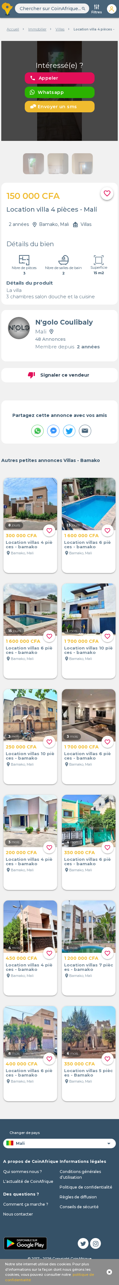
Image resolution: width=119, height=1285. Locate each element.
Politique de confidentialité (86, 1187)
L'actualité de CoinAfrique (28, 1181)
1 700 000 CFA (81, 641)
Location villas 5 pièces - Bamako (88, 1072)
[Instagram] (95, 1243)
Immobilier (37, 29)
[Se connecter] (111, 9)
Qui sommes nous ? (22, 1171)
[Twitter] (83, 1243)
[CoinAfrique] (7, 9)
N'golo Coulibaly (64, 322)
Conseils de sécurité (79, 1206)
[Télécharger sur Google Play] (25, 1243)
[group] (59, 91)
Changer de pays (25, 1132)
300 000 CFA (21, 535)
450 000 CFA (21, 958)
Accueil (13, 29)
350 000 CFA (79, 852)
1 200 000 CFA (81, 958)
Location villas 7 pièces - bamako (88, 967)
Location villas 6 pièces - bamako (87, 544)
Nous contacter (18, 1214)
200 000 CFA (21, 852)
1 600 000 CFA (81, 535)
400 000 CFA (21, 1064)
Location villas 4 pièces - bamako (29, 544)
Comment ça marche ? (25, 1204)
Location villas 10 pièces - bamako (88, 650)
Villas (60, 29)
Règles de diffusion (78, 1197)
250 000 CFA (21, 747)
